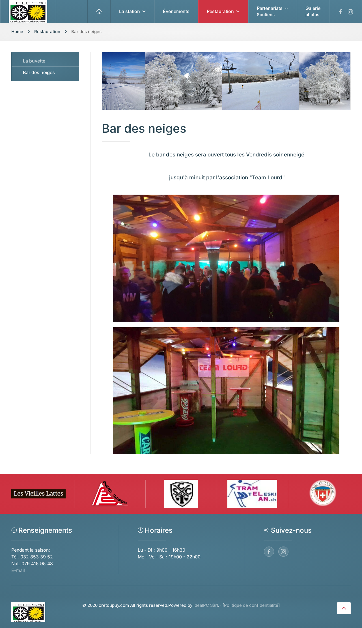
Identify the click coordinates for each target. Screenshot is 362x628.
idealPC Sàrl (205, 605)
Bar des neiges (39, 72)
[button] (272, 11)
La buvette (34, 61)
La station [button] (129, 11)
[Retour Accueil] (28, 11)
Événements (176, 11)
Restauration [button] (220, 11)
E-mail (18, 570)
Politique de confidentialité (251, 605)
